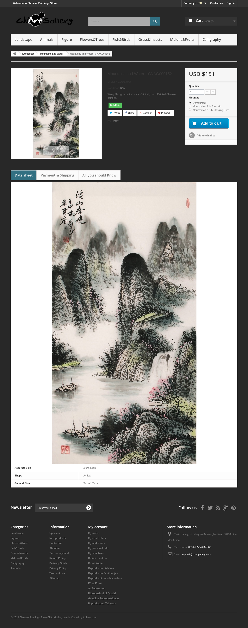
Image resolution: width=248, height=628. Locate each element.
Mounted (194, 97)
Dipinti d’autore (97, 558)
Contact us (216, 3)
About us (54, 548)
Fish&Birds (121, 39)
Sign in (231, 3)
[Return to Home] (14, 53)
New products (57, 538)
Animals (46, 39)
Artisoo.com (89, 617)
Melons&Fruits (182, 39)
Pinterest (165, 112)
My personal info (98, 548)
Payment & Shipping (57, 175)
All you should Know (99, 175)
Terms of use (57, 573)
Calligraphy (211, 39)
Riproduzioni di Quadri (102, 593)
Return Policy (57, 558)
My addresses (96, 543)
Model (111, 82)
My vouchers (95, 553)
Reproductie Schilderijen (103, 573)
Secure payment (59, 553)
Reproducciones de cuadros (105, 578)
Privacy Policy (58, 568)
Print (116, 120)
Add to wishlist (205, 135)
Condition (113, 88)
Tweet (116, 112)
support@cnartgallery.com (196, 554)
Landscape (23, 39)
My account (98, 526)
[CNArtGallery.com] (46, 19)
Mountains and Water (51, 53)
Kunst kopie (95, 563)
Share (130, 112)
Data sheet (24, 175)
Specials (54, 533)
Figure (66, 39)
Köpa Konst (95, 583)
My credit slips (97, 538)
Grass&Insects (150, 39)
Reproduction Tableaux (102, 603)
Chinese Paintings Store (33, 617)
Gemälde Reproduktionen (103, 598)
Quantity (194, 86)
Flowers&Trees (92, 39)
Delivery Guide (58, 563)
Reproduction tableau (101, 568)
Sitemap (54, 578)
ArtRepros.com (97, 588)
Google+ (147, 112)
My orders (94, 533)
